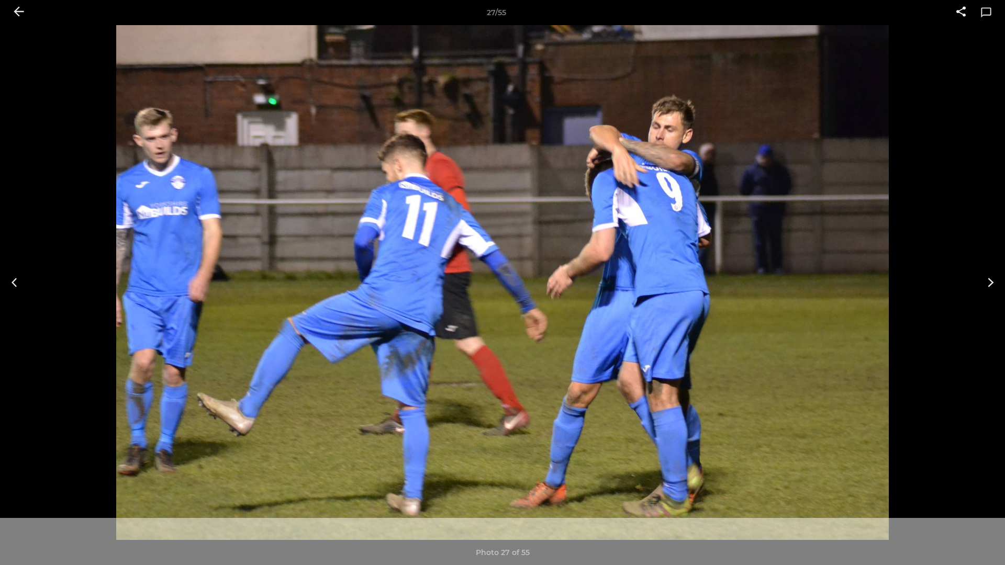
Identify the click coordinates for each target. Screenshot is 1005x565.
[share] (961, 12)
